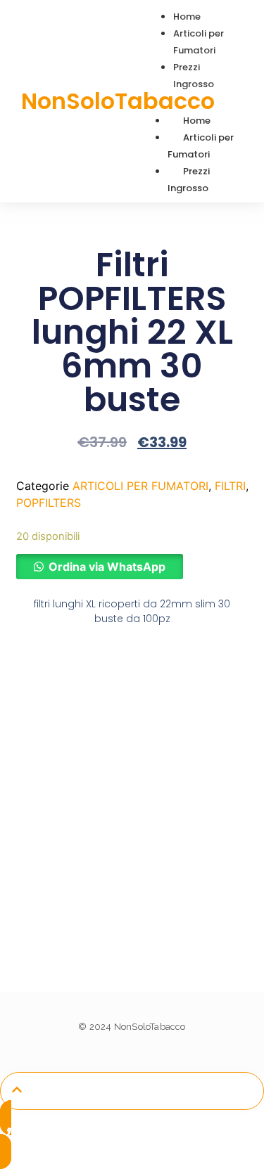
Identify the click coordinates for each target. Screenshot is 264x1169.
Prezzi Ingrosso (189, 179)
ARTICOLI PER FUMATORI (140, 486)
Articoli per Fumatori (201, 146)
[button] (99, 567)
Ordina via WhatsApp (107, 567)
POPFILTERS (48, 503)
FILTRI (230, 486)
